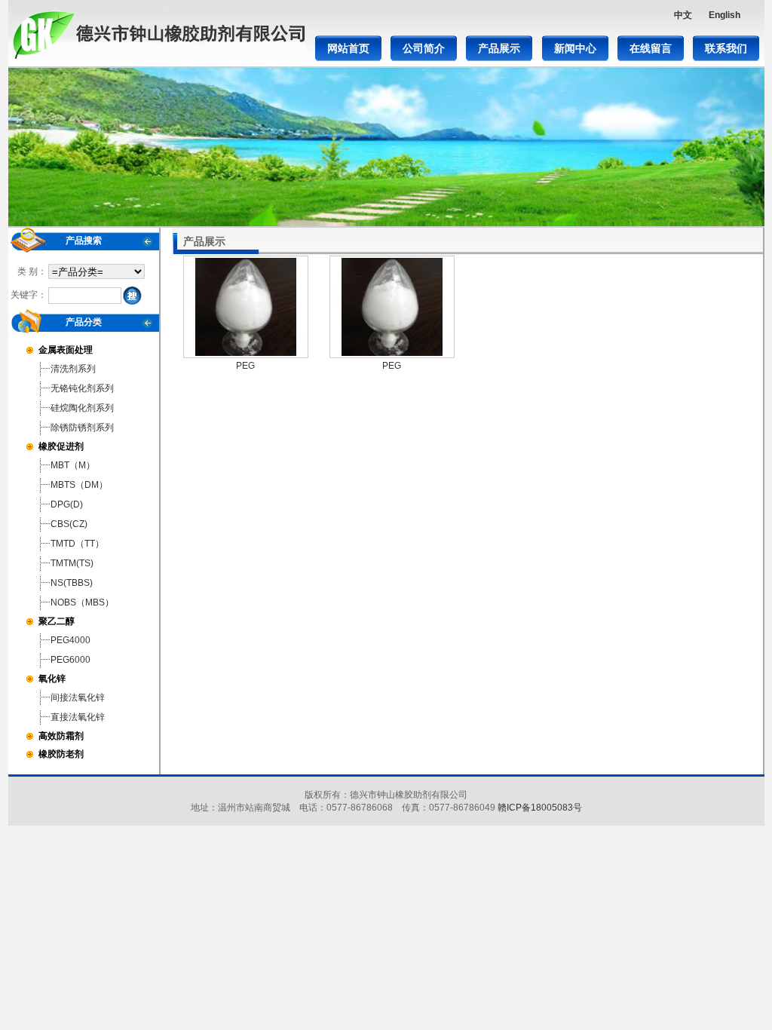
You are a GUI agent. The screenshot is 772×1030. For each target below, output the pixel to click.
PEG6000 (70, 659)
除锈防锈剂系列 (82, 427)
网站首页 (348, 48)
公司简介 (424, 48)
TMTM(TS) (72, 563)
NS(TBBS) (72, 583)
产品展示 (499, 48)
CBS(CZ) (69, 524)
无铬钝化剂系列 (82, 388)
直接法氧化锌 (78, 717)
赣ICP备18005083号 (540, 807)
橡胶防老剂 (61, 754)
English (724, 15)
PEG (245, 365)
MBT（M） (73, 465)
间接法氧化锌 (78, 697)
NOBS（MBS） (82, 602)
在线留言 (651, 48)
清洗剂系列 (73, 368)
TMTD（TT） (77, 543)
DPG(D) (67, 504)
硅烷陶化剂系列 (82, 408)
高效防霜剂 (61, 736)
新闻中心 (575, 48)
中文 (683, 15)
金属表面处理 (65, 350)
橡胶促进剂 (61, 446)
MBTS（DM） (79, 485)
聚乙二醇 (56, 621)
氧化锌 (52, 678)
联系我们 (726, 48)
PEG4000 (70, 640)
